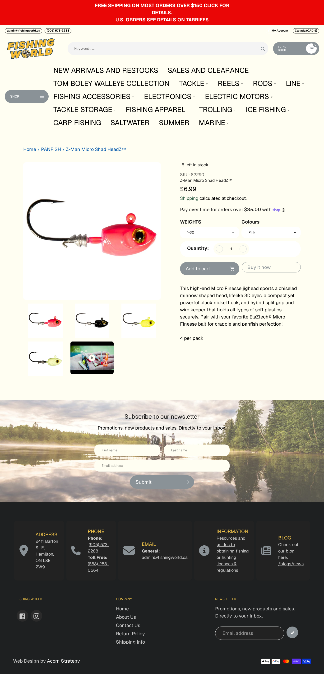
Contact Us (128, 625)
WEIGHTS (190, 222)
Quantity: (198, 248)
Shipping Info (130, 642)
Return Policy (130, 634)
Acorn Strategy (63, 661)
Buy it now (259, 267)
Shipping (189, 198)
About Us (126, 617)
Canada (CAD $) (306, 31)
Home (29, 149)
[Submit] (292, 632)
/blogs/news (291, 563)
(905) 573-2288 (58, 31)
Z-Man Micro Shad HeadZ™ (96, 149)
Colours (250, 222)
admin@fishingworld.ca (23, 31)
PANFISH (51, 149)
